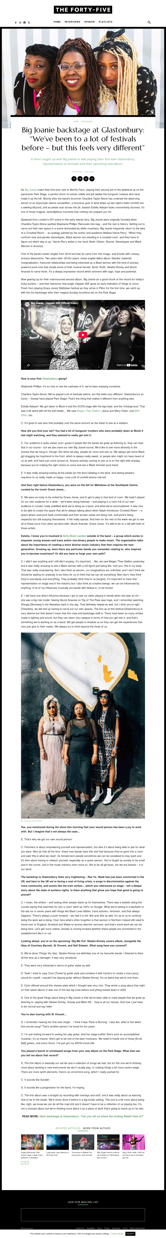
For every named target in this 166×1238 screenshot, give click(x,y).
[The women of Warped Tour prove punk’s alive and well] (83, 1142)
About (99, 1228)
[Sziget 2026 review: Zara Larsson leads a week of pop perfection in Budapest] (32, 1142)
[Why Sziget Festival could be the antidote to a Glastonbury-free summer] (108, 1142)
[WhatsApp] (86, 178)
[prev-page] (22, 1162)
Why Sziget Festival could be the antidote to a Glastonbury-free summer (108, 1155)
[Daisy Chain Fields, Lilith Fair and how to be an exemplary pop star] (133, 1142)
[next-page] (26, 1162)
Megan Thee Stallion (88, 411)
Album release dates (137, 1228)
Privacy (106, 1228)
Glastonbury (50, 378)
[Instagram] (20, 22)
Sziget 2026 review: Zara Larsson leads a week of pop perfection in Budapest (32, 1155)
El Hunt (78, 172)
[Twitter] (29, 22)
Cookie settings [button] (116, 1234)
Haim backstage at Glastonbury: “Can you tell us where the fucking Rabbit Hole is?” (92, 1116)
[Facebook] (16, 22)
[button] (149, 23)
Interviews (72, 21)
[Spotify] (24, 22)
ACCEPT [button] (130, 1234)
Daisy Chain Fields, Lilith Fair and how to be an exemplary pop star (133, 1155)
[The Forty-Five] (83, 9)
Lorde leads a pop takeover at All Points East (57, 1153)
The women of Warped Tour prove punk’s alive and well (82, 1153)
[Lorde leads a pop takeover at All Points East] (57, 1142)
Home (57, 21)
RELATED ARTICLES (68, 1127)
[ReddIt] (92, 178)
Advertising (116, 1228)
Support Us (80, 1228)
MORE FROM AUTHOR (96, 1127)
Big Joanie (31, 189)
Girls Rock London (74, 536)
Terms (125, 1228)
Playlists (106, 21)
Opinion (89, 21)
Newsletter (91, 1228)
